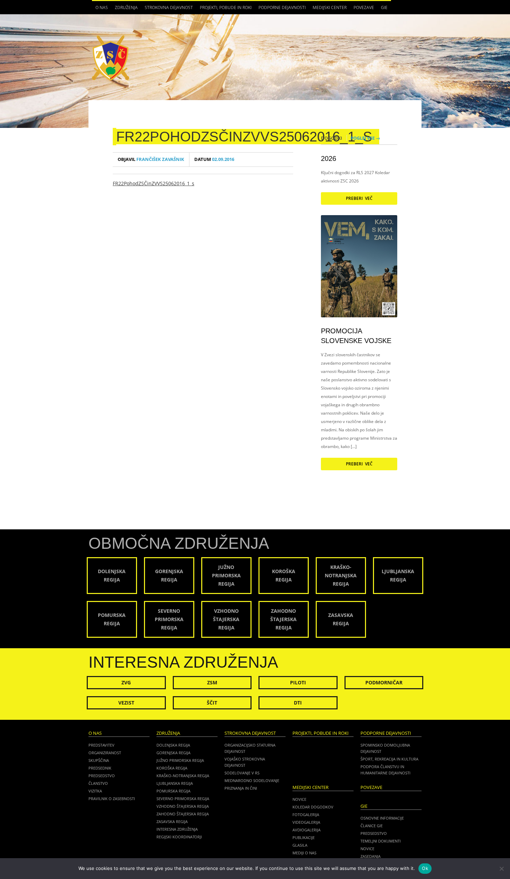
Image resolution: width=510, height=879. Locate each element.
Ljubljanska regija (174, 783)
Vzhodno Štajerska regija (182, 806)
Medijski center (328, 9)
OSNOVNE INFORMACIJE (382, 818)
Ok (425, 868)
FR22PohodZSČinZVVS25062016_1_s (244, 136)
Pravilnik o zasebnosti (111, 798)
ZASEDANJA (370, 856)
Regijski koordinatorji (179, 836)
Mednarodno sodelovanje (251, 780)
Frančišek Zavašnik (151, 159)
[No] (501, 868)
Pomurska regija (173, 790)
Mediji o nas (304, 852)
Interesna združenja (177, 829)
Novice (299, 799)
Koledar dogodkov (312, 806)
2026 (328, 158)
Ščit (212, 702)
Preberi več (359, 198)
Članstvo (98, 783)
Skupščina (98, 760)
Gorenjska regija (173, 752)
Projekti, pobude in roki (226, 7)
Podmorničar (383, 682)
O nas (100, 9)
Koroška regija (171, 768)
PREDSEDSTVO (373, 833)
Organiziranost (104, 752)
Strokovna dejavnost (167, 9)
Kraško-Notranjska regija (182, 775)
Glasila (299, 845)
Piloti (298, 682)
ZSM (212, 682)
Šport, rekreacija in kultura (389, 759)
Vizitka (95, 790)
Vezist (126, 702)
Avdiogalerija (306, 829)
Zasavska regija (172, 821)
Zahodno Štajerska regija (182, 813)
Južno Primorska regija (180, 760)
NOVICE (367, 848)
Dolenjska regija (173, 745)
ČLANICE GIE (371, 825)
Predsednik (99, 768)
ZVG (126, 682)
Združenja (124, 9)
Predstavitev (101, 745)
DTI (298, 702)
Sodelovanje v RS (242, 772)
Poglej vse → (365, 138)
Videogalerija (306, 822)
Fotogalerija (305, 814)
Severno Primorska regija (182, 798)
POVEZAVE (364, 7)
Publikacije (303, 837)
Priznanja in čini (240, 788)
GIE (382, 9)
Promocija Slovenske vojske (356, 335)
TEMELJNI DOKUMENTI (380, 841)
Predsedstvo (101, 775)
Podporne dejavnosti (280, 9)
